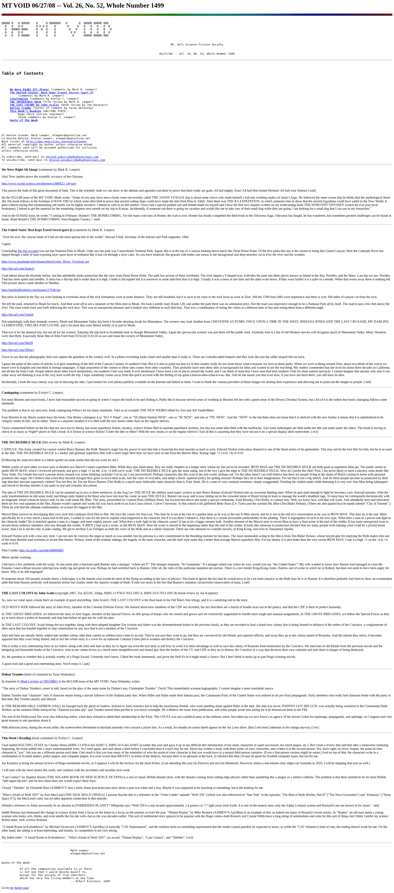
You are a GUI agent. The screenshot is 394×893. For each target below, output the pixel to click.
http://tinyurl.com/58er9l (17, 343)
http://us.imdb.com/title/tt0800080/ (41, 550)
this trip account (28, 251)
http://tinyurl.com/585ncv (18, 350)
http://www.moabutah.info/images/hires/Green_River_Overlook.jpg (45, 261)
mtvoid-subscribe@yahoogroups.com (72, 156)
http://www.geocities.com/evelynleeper (56, 141)
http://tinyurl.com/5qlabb (17, 314)
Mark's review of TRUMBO (39, 681)
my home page (19, 888)
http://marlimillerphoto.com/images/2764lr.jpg (31, 290)
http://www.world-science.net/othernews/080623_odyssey (39, 183)
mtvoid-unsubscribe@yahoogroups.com (77, 159)
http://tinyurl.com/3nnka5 (18, 268)
